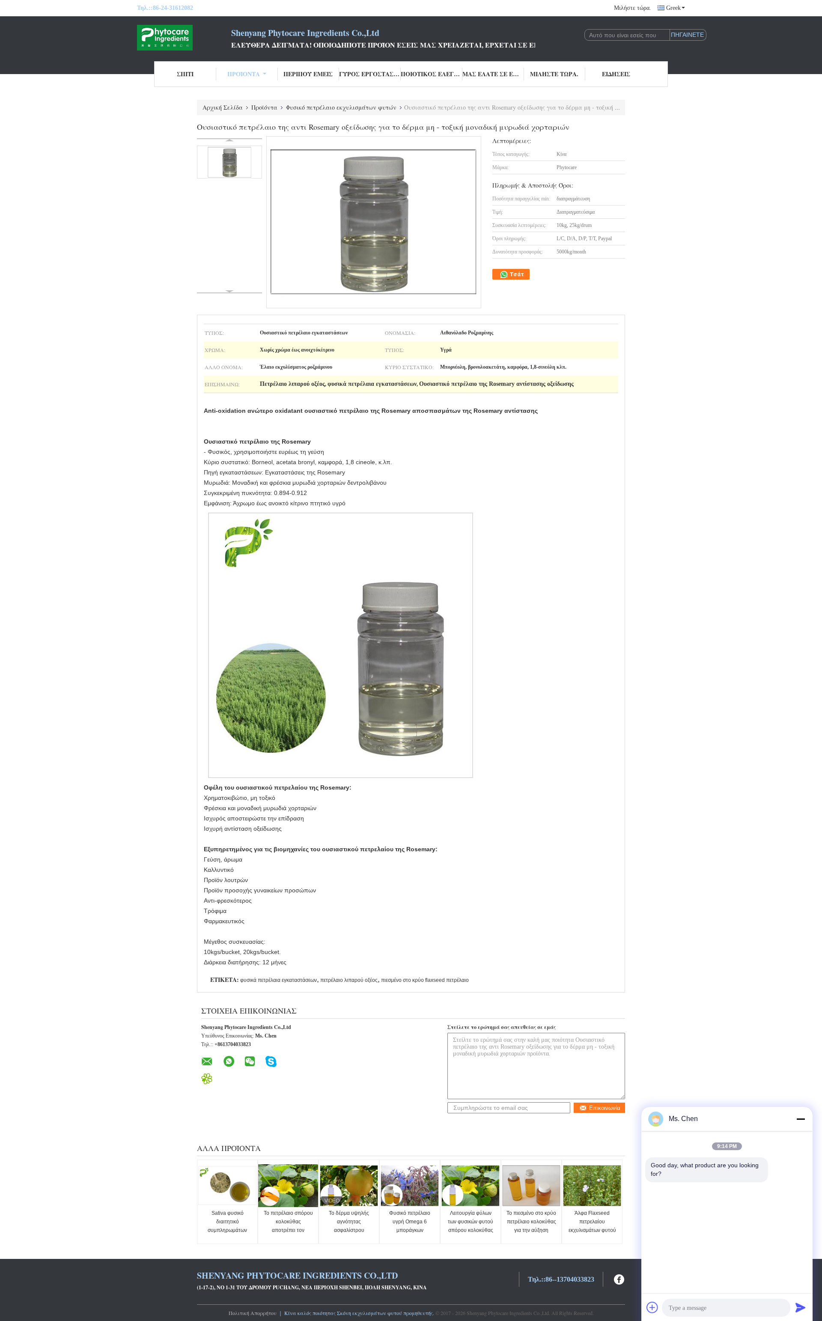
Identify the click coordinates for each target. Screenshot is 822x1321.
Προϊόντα (243, 73)
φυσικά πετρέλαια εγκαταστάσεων (278, 980)
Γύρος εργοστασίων (370, 73)
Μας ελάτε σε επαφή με (493, 73)
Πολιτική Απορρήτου (253, 1312)
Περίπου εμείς (308, 73)
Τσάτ (516, 274)
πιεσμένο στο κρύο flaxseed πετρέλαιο (425, 980)
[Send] (800, 1307)
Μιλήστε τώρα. (632, 8)
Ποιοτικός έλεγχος (431, 73)
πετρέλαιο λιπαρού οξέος (349, 980)
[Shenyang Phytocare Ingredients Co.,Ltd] (184, 38)
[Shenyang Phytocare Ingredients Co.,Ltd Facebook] (619, 1278)
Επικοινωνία (604, 1108)
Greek (673, 8)
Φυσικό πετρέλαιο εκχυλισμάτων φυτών (341, 107)
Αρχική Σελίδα (223, 107)
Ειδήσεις (616, 73)
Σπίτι (185, 73)
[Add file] (652, 1307)
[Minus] (800, 1119)
